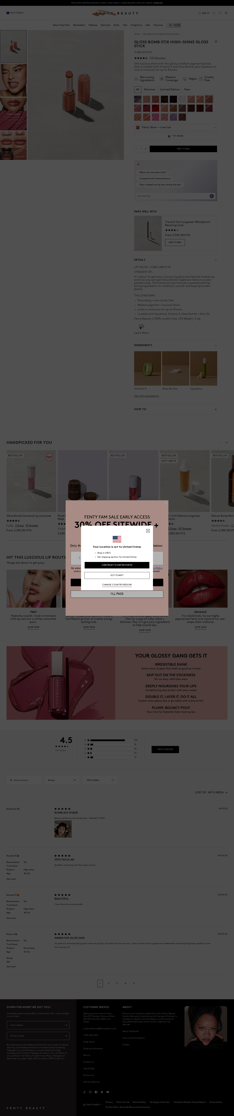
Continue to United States (117, 565)
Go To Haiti (116, 575)
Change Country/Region (117, 585)
